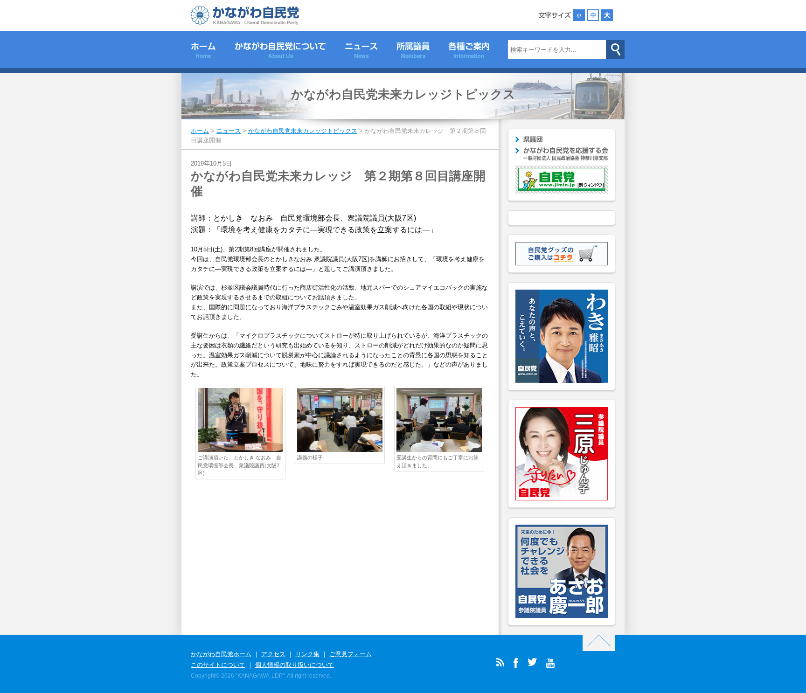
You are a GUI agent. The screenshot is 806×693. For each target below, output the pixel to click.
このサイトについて (218, 664)
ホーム (203, 52)
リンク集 (307, 654)
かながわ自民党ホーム (221, 654)
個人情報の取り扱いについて (294, 664)
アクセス (273, 654)
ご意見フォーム (350, 654)
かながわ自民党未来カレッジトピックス (403, 94)
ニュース (361, 52)
